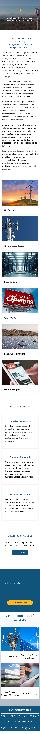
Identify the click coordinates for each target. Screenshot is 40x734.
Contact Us (20, 553)
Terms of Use (10, 728)
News (23, 722)
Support (15, 727)
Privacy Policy (3, 728)
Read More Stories (18, 603)
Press (30, 722)
